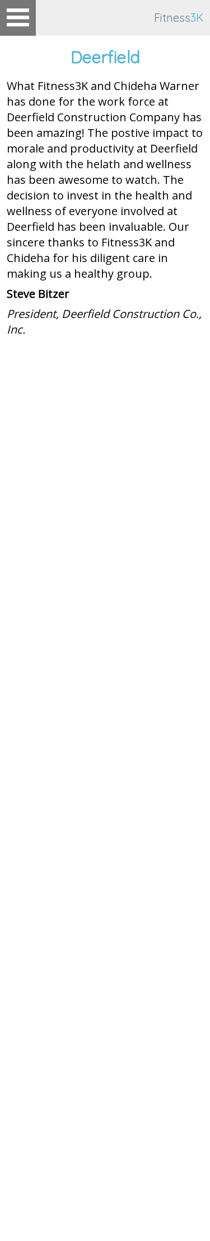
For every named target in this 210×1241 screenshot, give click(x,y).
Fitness (178, 18)
